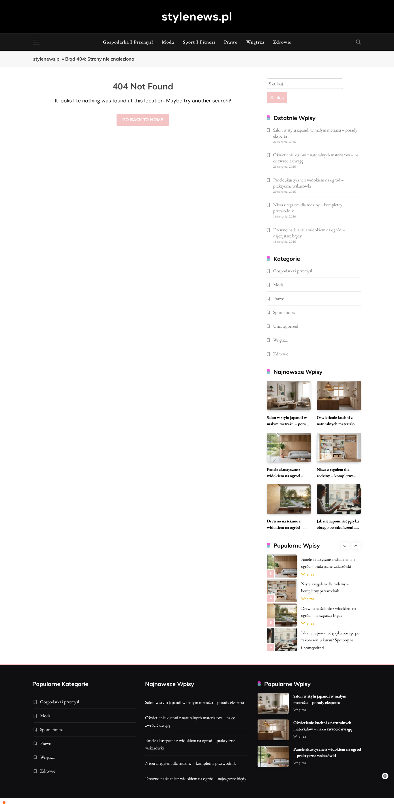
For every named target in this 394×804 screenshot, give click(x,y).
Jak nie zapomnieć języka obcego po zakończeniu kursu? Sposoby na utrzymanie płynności (330, 639)
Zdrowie (282, 42)
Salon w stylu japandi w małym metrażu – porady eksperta (288, 424)
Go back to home (142, 119)
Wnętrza (255, 42)
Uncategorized (285, 326)
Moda (168, 42)
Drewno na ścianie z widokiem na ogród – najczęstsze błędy (285, 527)
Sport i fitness (199, 42)
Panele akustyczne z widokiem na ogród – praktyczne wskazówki (308, 183)
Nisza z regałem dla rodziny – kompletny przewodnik (335, 475)
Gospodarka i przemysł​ (128, 42)
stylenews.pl (197, 16)
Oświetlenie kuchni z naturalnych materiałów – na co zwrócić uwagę (337, 424)
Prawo (231, 42)
